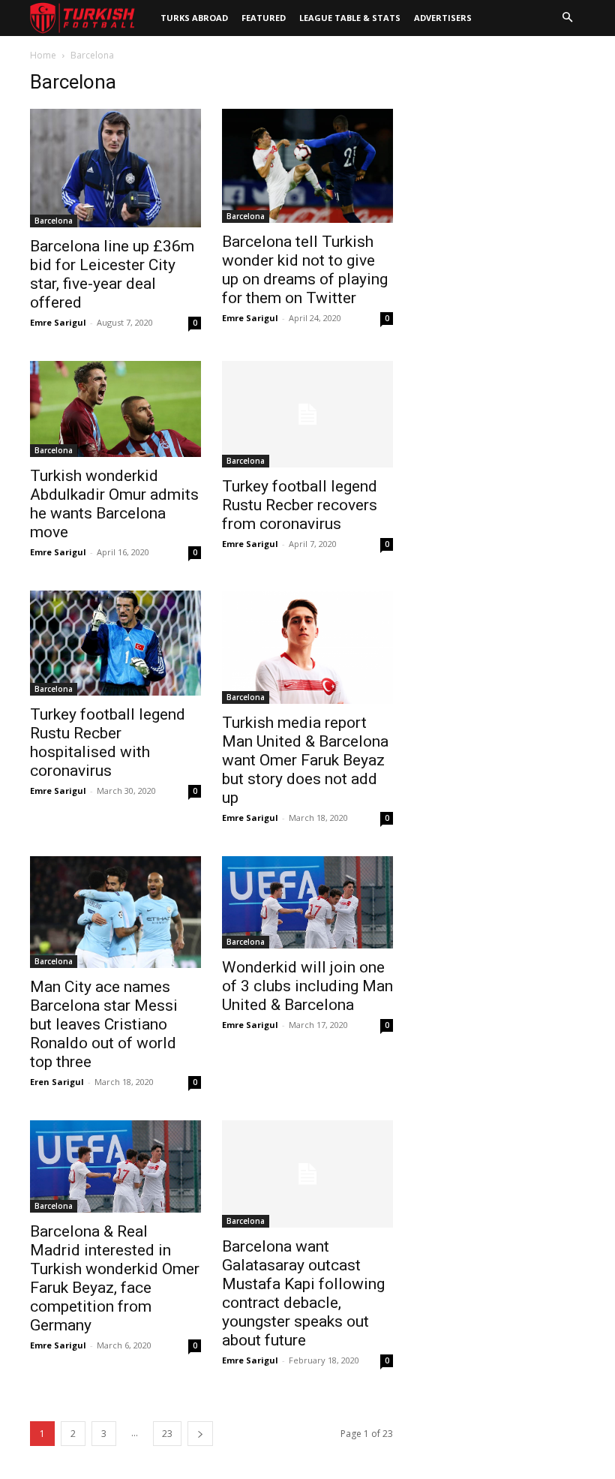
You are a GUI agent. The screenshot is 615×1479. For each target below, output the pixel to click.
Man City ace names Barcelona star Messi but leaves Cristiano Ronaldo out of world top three (104, 1024)
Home (43, 55)
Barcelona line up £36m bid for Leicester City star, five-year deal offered (112, 274)
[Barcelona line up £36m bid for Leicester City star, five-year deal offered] (115, 168)
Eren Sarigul (57, 1081)
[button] (567, 18)
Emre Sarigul (58, 322)
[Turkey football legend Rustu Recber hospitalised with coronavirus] (115, 643)
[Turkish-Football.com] (82, 18)
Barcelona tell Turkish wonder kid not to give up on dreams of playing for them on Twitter (305, 270)
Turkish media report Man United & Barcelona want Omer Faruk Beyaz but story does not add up (305, 760)
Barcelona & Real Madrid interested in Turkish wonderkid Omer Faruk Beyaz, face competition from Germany (115, 1278)
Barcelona (53, 220)
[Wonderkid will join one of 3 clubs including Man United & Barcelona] (307, 902)
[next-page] (200, 1433)
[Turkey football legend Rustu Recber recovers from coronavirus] (307, 414)
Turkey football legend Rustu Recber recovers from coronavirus (299, 505)
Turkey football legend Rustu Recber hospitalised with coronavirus (107, 742)
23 (167, 1433)
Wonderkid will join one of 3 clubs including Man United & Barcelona (307, 986)
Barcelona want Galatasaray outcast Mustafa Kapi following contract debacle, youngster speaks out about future (303, 1293)
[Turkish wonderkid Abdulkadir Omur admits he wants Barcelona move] (115, 409)
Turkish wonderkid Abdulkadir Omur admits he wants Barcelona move (114, 504)
